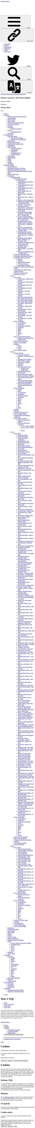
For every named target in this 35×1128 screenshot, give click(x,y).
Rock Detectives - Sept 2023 (25, 685)
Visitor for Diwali (22, 450)
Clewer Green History (13, 124)
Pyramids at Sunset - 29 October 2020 (24, 811)
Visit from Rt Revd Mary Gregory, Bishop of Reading (25, 849)
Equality (9, 162)
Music (19, 332)
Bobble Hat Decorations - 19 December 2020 (25, 799)
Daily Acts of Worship (17, 138)
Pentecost (20, 365)
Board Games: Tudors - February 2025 (24, 517)
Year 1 (12, 276)
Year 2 (12, 351)
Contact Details (11, 118)
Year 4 (12, 846)
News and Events (9, 982)
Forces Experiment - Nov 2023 (26, 659)
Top (2, 1042)
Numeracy (20, 260)
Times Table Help (19, 844)
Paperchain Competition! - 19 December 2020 (25, 793)
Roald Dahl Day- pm (23, 441)
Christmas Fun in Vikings (24, 359)
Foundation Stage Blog (20, 179)
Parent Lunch (21, 180)
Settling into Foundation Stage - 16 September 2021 (26, 202)
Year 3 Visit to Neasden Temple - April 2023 (24, 701)
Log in (6, 994)
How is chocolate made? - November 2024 (25, 564)
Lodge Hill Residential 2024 (25, 855)
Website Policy (11, 1033)
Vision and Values (12, 136)
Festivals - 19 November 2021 (26, 200)
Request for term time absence (15, 940)
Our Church (10, 133)
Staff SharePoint (5, 1022)
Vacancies (10, 125)
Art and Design (22, 323)
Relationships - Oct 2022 (24, 765)
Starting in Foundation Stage (22, 254)
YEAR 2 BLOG (18, 353)
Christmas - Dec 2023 (23, 647)
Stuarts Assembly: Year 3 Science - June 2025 (24, 476)
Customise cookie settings (20, 1060)
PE (18, 406)
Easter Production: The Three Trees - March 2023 (25, 710)
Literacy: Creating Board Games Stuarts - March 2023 (25, 713)
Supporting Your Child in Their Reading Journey (22, 270)
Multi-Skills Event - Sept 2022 (26, 773)
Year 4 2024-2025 (22, 853)
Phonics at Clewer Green (21, 273)
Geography (21, 327)
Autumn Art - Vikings (23, 362)
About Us (6, 115)
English (20, 389)
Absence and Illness (12, 938)
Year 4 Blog (17, 847)
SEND (9, 159)
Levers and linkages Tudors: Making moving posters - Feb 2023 (25, 727)
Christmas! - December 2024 (25, 541)
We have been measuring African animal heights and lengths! (25, 385)
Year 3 (12, 432)
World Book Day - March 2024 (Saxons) (25, 309)
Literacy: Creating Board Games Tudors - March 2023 (25, 716)
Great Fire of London (23, 354)
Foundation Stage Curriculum (22, 257)
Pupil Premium (11, 157)
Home (5, 113)
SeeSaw (9, 934)
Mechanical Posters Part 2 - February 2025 (25, 523)
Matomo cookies (9, 1097)
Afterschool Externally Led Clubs (16, 169)
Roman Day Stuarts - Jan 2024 (26, 644)
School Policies (11, 147)
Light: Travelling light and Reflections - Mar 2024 (25, 622)
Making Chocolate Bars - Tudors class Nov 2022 (24, 754)
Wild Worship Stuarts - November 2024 (24, 557)
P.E (12, 975)
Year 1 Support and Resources (22, 336)
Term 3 (19, 348)
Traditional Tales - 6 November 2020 (23, 246)
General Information (19, 925)
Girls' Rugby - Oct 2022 (24, 764)
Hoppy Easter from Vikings (25, 374)
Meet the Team (11, 119)
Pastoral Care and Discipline (18, 139)
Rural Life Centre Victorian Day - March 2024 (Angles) (25, 300)
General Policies (15, 154)
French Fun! (21, 444)
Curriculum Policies (16, 148)
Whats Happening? (16, 132)
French (19, 823)
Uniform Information (13, 929)
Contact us (3, 104)
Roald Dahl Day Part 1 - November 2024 (24, 570)
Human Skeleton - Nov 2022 (25, 761)
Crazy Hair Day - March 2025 (26, 511)
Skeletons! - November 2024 (25, 573)
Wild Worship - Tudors (24, 445)
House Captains (22, 862)
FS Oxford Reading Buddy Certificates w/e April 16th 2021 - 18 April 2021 (25, 213)
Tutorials (16, 411)
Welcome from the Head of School (16, 116)
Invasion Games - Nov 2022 (25, 762)
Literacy (20, 259)
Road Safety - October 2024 (25, 574)
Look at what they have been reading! (21, 943)
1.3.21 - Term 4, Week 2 (27, 426)
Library (9, 941)
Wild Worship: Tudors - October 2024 (24, 582)
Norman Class (25, 368)
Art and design (15, 964)
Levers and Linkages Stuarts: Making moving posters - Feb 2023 (25, 732)
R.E (12, 962)
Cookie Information (12, 1031)
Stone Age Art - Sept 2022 (25, 774)
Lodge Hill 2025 (22, 852)
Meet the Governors (16, 128)
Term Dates (10, 928)
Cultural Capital (11, 981)
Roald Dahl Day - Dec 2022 (25, 749)
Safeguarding (11, 145)
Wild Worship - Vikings (24, 360)
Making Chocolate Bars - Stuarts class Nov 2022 (24, 757)
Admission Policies (16, 153)
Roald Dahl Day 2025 (24, 442)
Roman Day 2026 (22, 435)
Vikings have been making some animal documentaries (25, 381)
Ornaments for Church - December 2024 (24, 548)
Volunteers (10, 952)
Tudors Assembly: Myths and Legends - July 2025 (25, 466)
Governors (10, 127)
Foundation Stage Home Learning (23, 256)
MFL (12, 972)
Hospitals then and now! (24, 371)
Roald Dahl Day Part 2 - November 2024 (24, 567)
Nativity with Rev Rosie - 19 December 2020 (25, 796)
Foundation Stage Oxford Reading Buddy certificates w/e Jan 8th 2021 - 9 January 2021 (25, 234)
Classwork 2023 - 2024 (24, 856)
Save (15, 1126)
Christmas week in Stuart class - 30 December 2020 (26, 784)
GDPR (9, 160)
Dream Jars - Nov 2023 (24, 650)
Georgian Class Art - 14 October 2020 (24, 890)
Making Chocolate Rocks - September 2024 (25, 592)
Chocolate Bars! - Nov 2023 (25, 652)
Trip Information (18, 923)
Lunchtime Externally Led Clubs (16, 168)
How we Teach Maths (20, 342)
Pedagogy (10, 979)
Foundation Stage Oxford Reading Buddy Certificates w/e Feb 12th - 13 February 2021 (25, 224)
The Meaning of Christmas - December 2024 (25, 551)
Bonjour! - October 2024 (24, 586)
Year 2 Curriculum (19, 388)
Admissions (7, 48)
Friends (9, 130)
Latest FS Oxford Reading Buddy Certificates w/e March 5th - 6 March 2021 (26, 218)
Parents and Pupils (9, 165)
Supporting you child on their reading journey (25, 338)
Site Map (6, 1026)
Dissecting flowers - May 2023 (26, 690)
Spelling (16, 344)
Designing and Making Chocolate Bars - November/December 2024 (25, 561)
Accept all (10, 1060)
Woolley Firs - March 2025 (25, 509)
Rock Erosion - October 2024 (26, 585)
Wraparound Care (12, 166)
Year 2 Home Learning (20, 418)
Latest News (10, 984)
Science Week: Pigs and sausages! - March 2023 (24, 707)
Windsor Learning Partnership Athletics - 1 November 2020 (26, 802)
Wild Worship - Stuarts (24, 451)
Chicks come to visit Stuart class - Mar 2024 (25, 634)
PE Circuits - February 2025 (25, 515)
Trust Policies (11, 156)
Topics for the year (23, 263)
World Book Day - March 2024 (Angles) (25, 313)
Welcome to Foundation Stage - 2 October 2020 (26, 252)
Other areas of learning (24, 262)
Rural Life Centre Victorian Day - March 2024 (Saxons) (25, 297)
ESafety (9, 935)
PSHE (19, 407)
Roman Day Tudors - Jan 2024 (26, 643)
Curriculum (7, 955)
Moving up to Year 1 (19, 274)
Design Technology (23, 395)
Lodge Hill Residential (24, 858)
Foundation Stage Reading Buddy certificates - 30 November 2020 (25, 239)
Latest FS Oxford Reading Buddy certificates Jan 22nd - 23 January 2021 (25, 229)
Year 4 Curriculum (19, 900)
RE (18, 335)
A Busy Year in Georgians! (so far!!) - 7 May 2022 (26, 884)
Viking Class (24, 370)
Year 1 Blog (17, 277)
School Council (11, 937)
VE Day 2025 (21, 373)
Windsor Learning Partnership (15, 122)
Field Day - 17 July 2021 (24, 204)
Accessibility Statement (13, 1030)
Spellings (16, 922)
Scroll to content (5, 1)
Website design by (12, 1039)
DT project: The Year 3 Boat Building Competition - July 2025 (25, 462)
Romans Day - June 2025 (24, 468)
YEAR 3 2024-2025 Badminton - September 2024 (25, 595)
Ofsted (6, 50)
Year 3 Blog (17, 433)
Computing (21, 324)
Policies (7, 1028)
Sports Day (21, 364)
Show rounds (11, 121)
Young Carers (11, 953)
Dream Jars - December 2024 (25, 545)
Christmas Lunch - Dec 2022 (25, 747)
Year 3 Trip (7, 1007)
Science (20, 333)
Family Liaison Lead (13, 174)
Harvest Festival (22, 453)
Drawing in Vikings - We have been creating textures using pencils (26, 377)
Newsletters (10, 985)
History (20, 329)
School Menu (7, 47)
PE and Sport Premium (13, 142)
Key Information (8, 135)
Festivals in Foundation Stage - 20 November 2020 (26, 243)
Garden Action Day (23, 436)
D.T (12, 967)
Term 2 (19, 347)
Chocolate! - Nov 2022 (24, 759)
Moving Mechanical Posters (25, 447)
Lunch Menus (11, 931)
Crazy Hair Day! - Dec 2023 (25, 649)
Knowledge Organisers (24, 265)
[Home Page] (13, 94)
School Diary (11, 987)
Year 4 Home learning (20, 893)
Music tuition (11, 932)
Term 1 (19, 345)
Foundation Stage (15, 177)
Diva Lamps (21, 448)
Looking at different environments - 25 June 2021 (25, 206)
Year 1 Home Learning (20, 350)
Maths (19, 330)
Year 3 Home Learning (20, 843)
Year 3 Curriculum (19, 817)
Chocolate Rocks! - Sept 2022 (26, 776)
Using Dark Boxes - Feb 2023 (26, 724)
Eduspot (6, 45)
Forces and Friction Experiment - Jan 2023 (24, 739)
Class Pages (7, 44)
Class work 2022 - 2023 (24, 859)
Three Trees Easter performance (23, 438)
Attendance (14, 151)
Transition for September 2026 (15, 991)
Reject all (3, 1060)
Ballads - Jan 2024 (23, 646)
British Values (11, 141)
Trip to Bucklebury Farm (24, 367)
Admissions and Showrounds (15, 990)
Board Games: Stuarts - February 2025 (24, 520)
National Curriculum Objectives (22, 840)
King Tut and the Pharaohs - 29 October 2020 (25, 805)
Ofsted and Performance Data (15, 144)
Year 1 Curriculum (19, 321)
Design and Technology (24, 326)
